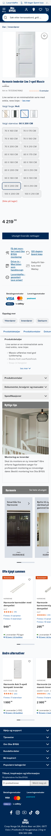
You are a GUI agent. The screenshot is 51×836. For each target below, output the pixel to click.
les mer (26, 100)
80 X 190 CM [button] (30, 162)
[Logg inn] (26, 10)
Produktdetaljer (11, 331)
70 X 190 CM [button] (29, 138)
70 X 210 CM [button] (30, 146)
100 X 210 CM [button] (32, 193)
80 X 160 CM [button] (11, 154)
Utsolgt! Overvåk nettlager (25, 236)
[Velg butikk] (33, 10)
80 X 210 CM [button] (30, 170)
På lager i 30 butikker (14, 713)
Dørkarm (42, 320)
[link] (39, 90)
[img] (18, 612)
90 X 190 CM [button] (30, 178)
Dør (4, 27)
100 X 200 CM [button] (12, 193)
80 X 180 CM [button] (11, 162)
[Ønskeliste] (40, 10)
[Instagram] (18, 812)
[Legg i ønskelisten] (44, 35)
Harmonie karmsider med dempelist (17, 604)
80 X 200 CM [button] (11, 170)
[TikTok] (31, 812)
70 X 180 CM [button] (11, 138)
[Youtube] (24, 812)
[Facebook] (11, 812)
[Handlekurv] (47, 10)
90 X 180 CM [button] (11, 178)
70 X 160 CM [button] (11, 130)
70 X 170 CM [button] (29, 130)
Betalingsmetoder (15, 294)
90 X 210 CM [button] (30, 186)
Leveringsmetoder (36, 294)
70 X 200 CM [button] (11, 146)
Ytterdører (10, 320)
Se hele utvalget (37, 490)
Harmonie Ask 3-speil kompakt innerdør (15, 686)
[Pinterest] (37, 812)
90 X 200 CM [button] (11, 186)
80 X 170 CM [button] (30, 154)
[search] (5, 17)
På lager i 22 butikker (14, 637)
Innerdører (13, 27)
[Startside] (15, 10)
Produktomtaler (32, 331)
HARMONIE (8, 599)
